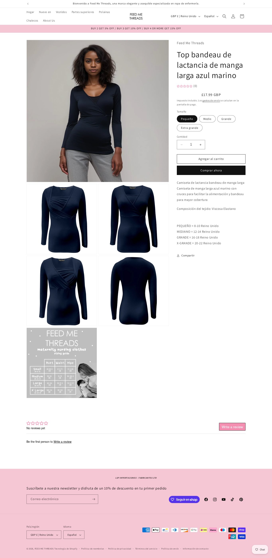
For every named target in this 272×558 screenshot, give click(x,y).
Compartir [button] (188, 255)
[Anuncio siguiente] (244, 4)
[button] (224, 16)
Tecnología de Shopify (65, 548)
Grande (226, 119)
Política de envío (170, 548)
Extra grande (189, 128)
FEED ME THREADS (44, 548)
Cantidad (182, 137)
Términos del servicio (146, 548)
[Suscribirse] (93, 499)
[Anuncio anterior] (27, 4)
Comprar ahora (211, 170)
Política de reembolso (92, 548)
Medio (207, 119)
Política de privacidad (119, 548)
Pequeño (187, 119)
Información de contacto (196, 548)
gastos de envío (211, 100)
